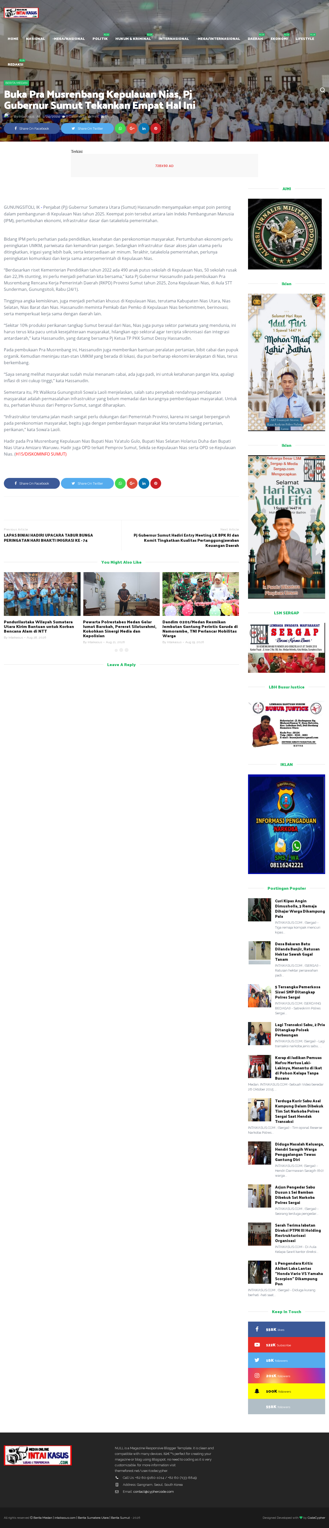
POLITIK (100, 38)
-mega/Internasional (218, 38)
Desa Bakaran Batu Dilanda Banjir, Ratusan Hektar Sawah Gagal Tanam (297, 951)
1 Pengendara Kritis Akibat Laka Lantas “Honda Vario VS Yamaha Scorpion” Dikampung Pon (299, 1273)
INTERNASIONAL (174, 38)
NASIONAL (35, 38)
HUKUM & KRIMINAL (133, 38)
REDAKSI (15, 64)
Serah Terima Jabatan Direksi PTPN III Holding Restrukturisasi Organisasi (298, 1232)
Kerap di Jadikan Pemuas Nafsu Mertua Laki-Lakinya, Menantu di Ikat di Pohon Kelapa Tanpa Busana (298, 1067)
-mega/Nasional (69, 38)
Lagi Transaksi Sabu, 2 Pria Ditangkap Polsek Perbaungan (300, 1029)
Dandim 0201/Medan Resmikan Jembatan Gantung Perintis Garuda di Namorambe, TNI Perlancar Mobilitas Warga (120, 628)
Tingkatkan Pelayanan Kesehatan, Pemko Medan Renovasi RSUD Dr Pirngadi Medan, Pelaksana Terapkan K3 (199, 628)
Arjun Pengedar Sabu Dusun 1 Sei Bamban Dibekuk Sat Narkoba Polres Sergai (295, 1194)
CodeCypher (316, 1518)
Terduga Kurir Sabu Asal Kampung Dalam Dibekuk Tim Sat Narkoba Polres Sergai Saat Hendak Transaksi (299, 1111)
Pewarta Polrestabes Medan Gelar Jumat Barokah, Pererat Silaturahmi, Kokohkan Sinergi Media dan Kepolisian (40, 628)
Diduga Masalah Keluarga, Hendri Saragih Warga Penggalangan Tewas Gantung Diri (299, 1151)
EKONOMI (279, 38)
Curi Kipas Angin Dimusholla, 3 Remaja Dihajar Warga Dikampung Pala (300, 908)
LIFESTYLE (305, 38)
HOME (13, 38)
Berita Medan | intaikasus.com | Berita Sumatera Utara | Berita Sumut (81, 1518)
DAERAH (255, 38)
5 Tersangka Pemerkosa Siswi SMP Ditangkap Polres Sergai (297, 991)
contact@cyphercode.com (153, 1492)
